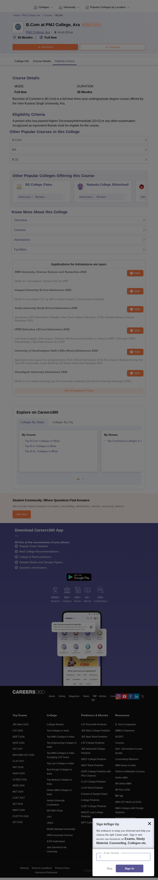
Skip (110, 868)
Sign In (129, 868)
